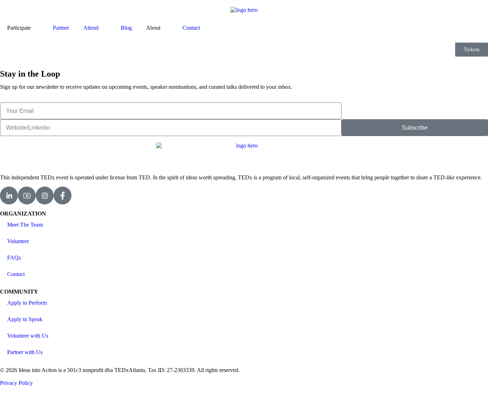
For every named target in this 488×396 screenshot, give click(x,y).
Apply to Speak (25, 319)
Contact (191, 28)
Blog (126, 28)
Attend (91, 28)
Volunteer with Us (27, 336)
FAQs (14, 258)
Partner (61, 28)
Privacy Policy (16, 383)
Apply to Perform (27, 303)
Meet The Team (25, 225)
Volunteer (18, 241)
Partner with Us (25, 352)
